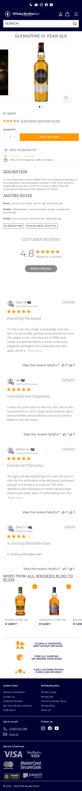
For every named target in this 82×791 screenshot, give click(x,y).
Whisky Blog (48, 705)
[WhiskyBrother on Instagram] (43, 728)
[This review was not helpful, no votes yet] (70, 365)
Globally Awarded (48, 643)
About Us (46, 710)
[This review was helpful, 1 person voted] (64, 434)
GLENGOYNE (13, 225)
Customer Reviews (13, 701)
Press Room (9, 710)
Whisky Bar (47, 696)
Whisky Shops (48, 692)
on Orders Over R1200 (46, 658)
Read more (35, 350)
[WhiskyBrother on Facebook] (50, 728)
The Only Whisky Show (53, 701)
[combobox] (41, 23)
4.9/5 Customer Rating (49, 669)
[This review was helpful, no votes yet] (63, 365)
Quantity (9, 129)
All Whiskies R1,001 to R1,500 (38, 578)
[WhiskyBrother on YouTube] (57, 728)
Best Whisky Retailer (48, 646)
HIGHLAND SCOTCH (41, 225)
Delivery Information (14, 692)
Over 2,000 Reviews (48, 672)
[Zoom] (66, 97)
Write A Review (41, 268)
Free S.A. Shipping (46, 656)
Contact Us (9, 696)
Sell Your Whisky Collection (17, 705)
